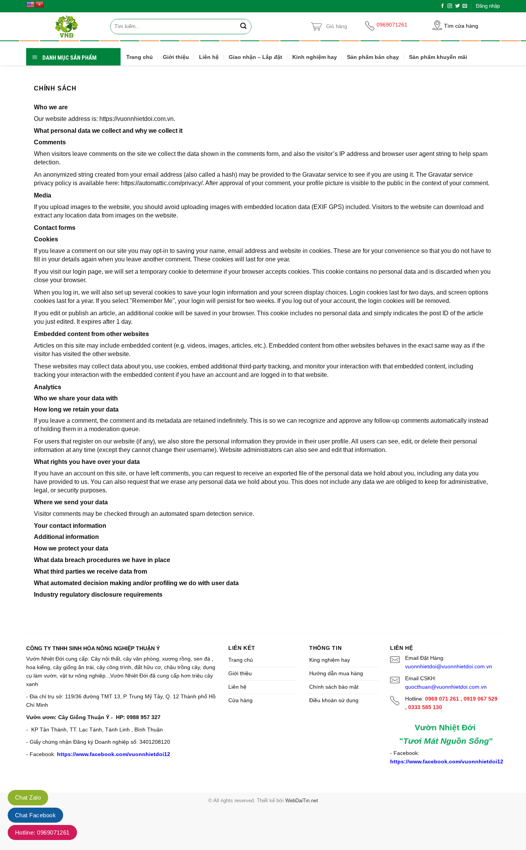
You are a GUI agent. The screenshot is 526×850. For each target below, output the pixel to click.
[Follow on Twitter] (457, 6)
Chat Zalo (28, 797)
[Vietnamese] (39, 4)
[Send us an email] (464, 6)
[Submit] (243, 26)
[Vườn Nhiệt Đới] (66, 26)
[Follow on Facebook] (442, 6)
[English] (30, 4)
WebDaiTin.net (301, 800)
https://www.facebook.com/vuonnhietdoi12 (113, 754)
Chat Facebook (35, 815)
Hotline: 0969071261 (42, 832)
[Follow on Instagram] (449, 6)
